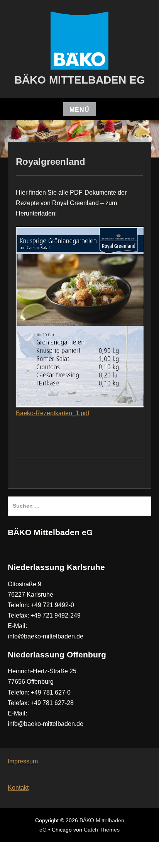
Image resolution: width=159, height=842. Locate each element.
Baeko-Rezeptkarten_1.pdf (52, 413)
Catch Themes (102, 830)
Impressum (23, 761)
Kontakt (18, 787)
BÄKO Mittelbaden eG (79, 80)
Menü (79, 109)
